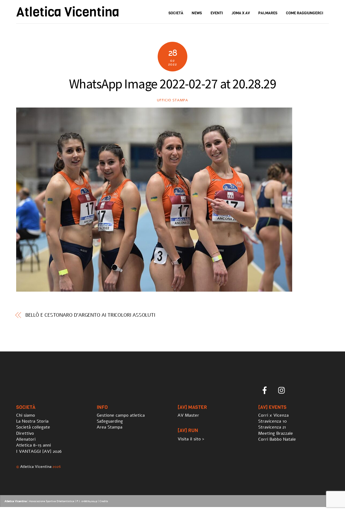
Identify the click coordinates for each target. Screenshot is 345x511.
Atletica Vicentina (35, 466)
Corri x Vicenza (273, 415)
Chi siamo (25, 415)
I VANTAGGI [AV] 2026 (38, 451)
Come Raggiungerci (304, 13)
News (197, 13)
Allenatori (26, 439)
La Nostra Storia (32, 421)
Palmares (267, 13)
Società (175, 13)
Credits (103, 501)
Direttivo (25, 433)
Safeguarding (110, 421)
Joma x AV (241, 13)
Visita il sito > (191, 439)
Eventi (217, 13)
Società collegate (33, 427)
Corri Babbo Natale (277, 439)
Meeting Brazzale (275, 433)
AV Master (188, 415)
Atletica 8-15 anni (33, 445)
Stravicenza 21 (272, 427)
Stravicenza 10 (272, 421)
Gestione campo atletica (121, 415)
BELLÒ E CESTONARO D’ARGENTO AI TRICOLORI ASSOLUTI (90, 315)
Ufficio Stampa (172, 100)
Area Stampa (109, 427)
